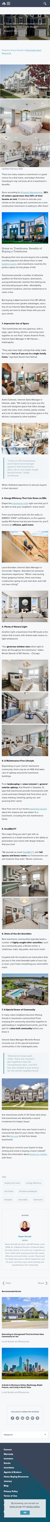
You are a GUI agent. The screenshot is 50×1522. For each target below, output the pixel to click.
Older (8, 1283)
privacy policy (33, 1506)
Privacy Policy (11, 1491)
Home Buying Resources (16, 1476)
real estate (22, 1199)
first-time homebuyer (28, 1191)
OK (25, 1512)
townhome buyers (38, 808)
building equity (9, 264)
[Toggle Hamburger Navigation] (6, 3)
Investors (8, 1458)
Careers (8, 1449)
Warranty (8, 1454)
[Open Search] (45, 3)
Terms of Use (10, 1495)
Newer (41, 1283)
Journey (8, 1481)
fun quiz (14, 1136)
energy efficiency (33, 1183)
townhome (37, 1199)
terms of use (16, 1506)
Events (7, 1463)
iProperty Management (31, 192)
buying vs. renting (38, 1154)
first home (9, 1191)
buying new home (12, 1183)
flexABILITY (28, 852)
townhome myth (20, 503)
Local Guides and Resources (15, 1341)
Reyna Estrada (17, 50)
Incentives (9, 1467)
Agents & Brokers (13, 1472)
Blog (6, 1485)
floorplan (8, 1199)
